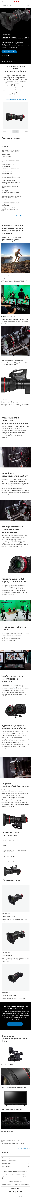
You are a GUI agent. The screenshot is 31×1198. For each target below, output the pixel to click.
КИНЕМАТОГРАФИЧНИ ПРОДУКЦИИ (9, 275)
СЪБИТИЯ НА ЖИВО (6, 357)
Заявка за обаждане (9, 51)
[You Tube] (21, 1191)
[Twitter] (17, 1191)
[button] (4, 131)
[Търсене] (2, 2)
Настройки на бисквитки (22, 1184)
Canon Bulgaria (15, 1188)
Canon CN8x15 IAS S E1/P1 (8, 61)
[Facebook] (10, 1191)
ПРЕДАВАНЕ (4, 399)
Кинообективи (6, 34)
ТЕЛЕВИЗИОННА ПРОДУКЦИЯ (8, 316)
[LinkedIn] (13, 1191)
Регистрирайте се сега (15, 1024)
